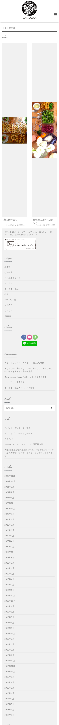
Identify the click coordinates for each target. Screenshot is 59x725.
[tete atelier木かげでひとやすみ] (29, 10)
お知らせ (8, 283)
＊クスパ (8, 439)
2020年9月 (9, 514)
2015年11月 (9, 666)
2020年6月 (9, 530)
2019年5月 (9, 574)
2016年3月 (9, 644)
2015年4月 (9, 693)
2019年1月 (9, 590)
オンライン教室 (11, 289)
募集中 (7, 267)
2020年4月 (9, 541)
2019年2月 (9, 584)
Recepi (7, 316)
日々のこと (9, 305)
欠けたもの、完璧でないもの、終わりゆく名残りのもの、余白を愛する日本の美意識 (28, 370)
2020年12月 (9, 503)
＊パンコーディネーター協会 (17, 428)
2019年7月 (9, 563)
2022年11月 (9, 476)
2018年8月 (9, 612)
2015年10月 (9, 671)
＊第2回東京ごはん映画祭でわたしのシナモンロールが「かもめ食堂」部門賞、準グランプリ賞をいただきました (29, 453)
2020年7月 (9, 525)
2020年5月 (9, 536)
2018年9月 (9, 606)
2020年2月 (9, 546)
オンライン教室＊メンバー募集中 (19, 388)
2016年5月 (9, 639)
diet (6, 294)
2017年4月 (9, 622)
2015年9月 (9, 677)
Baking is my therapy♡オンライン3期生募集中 (25, 377)
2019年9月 (9, 557)
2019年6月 (9, 568)
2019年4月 (9, 579)
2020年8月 (9, 519)
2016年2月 (9, 650)
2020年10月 (9, 508)
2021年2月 (9, 492)
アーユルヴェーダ (12, 278)
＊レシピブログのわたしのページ (19, 433)
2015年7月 (9, 682)
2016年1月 (9, 655)
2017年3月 (9, 628)
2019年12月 (9, 552)
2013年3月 (9, 715)
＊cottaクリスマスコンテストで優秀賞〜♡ (23, 444)
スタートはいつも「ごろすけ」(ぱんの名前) (24, 363)
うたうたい (9, 310)
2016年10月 (9, 633)
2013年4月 (9, 709)
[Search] (51, 408)
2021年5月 (9, 487)
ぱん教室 (8, 272)
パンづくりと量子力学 (14, 382)
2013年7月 (9, 699)
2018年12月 (9, 595)
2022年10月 (9, 481)
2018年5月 (9, 617)
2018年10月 (9, 601)
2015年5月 (9, 688)
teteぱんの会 (10, 299)
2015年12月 (9, 661)
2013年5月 (9, 704)
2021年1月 (9, 498)
